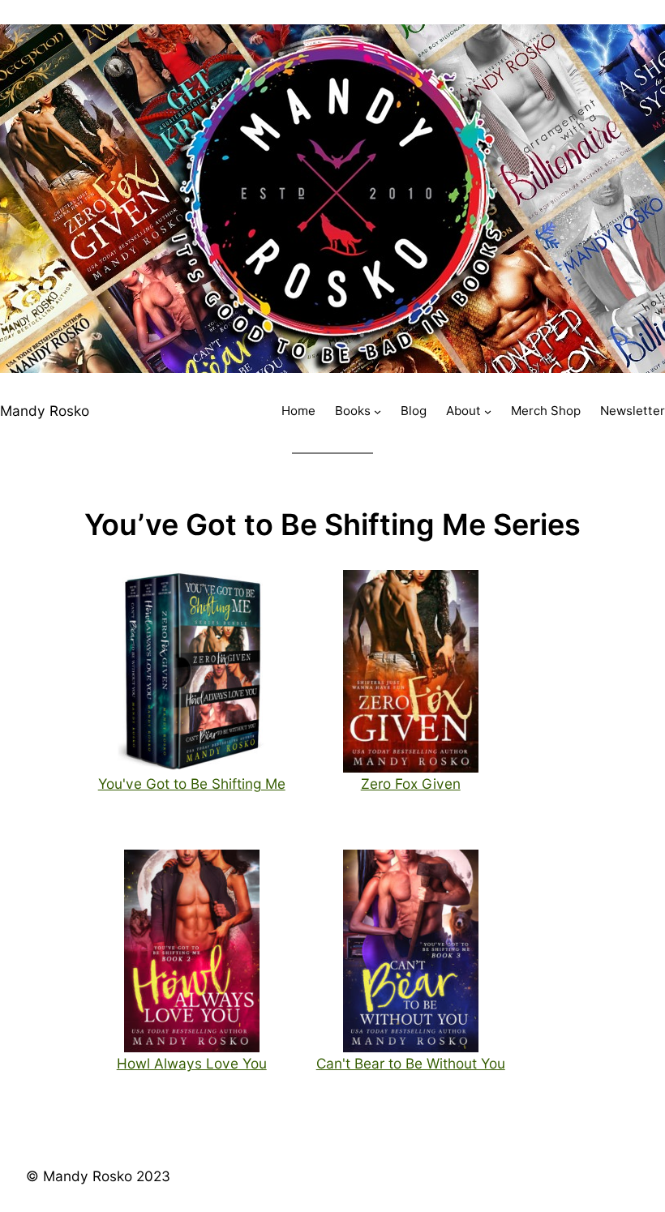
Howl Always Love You (192, 1063)
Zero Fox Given (411, 783)
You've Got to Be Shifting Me (191, 783)
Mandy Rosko (44, 410)
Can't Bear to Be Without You (410, 1063)
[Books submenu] (377, 411)
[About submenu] (487, 411)
